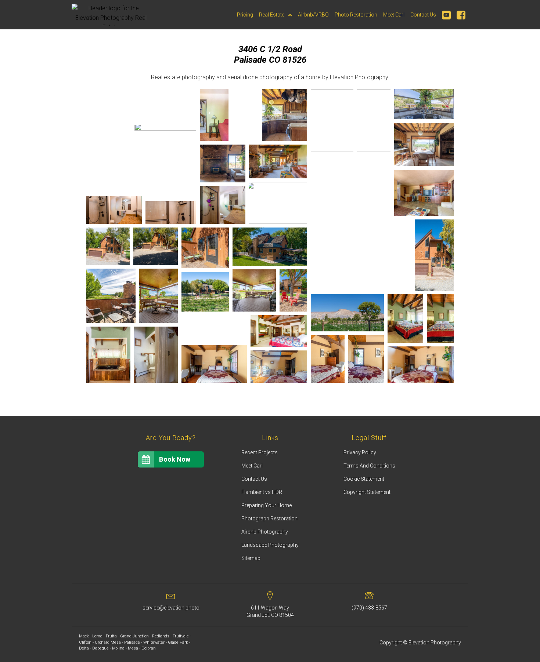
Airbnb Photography (264, 532)
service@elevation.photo (171, 608)
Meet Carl (393, 15)
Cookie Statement (363, 479)
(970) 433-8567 (369, 608)
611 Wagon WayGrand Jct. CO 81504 (270, 611)
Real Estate (271, 15)
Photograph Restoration (269, 518)
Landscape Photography (270, 545)
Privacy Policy (359, 452)
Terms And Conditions (369, 466)
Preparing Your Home (266, 505)
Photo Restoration (356, 15)
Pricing (245, 15)
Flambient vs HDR (261, 492)
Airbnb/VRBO (313, 15)
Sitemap (250, 558)
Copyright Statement (366, 492)
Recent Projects (259, 452)
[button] (108, 107)
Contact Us (423, 15)
